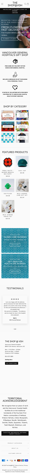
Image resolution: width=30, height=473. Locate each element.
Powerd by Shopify (20, 471)
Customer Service (15, 453)
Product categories (15, 443)
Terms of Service (19, 465)
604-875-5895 (9, 356)
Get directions (11, 363)
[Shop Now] (15, 240)
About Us (15, 448)
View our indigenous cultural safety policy (15, 433)
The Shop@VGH (15, 4)
